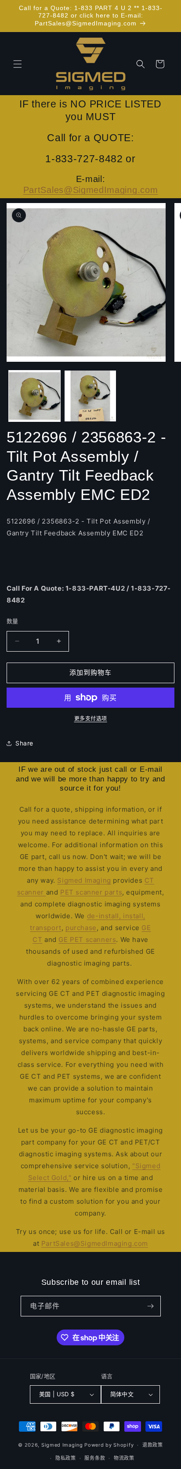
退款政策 (152, 1445)
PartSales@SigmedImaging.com (90, 190)
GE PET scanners (87, 939)
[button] (17, 64)
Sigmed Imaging (84, 880)
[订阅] (150, 1306)
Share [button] (24, 743)
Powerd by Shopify (109, 1445)
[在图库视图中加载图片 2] (90, 396)
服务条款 (94, 1458)
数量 (12, 620)
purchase (81, 927)
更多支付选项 (90, 718)
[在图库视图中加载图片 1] (34, 396)
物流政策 (124, 1458)
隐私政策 (65, 1458)
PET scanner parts (91, 892)
